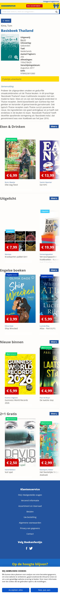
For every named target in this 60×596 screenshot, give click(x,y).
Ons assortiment (33, 6)
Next (56, 161)
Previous (3, 161)
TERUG (6, 21)
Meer (53, 126)
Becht (23, 40)
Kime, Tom (6, 25)
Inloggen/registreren (51, 1)
